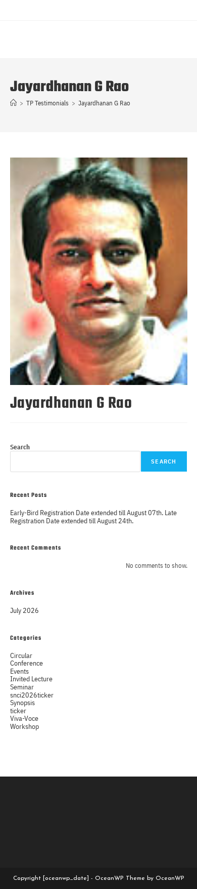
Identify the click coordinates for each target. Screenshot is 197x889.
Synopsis (22, 702)
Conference (26, 663)
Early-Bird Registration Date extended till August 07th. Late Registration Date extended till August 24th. (93, 516)
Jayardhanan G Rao (104, 103)
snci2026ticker (32, 695)
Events (19, 671)
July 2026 (24, 610)
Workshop (24, 726)
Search (20, 447)
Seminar (22, 686)
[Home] (13, 103)
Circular (21, 655)
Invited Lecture (31, 678)
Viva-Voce (24, 718)
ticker (18, 710)
